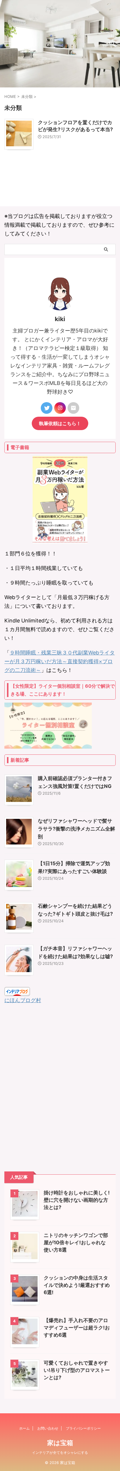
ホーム (24, 1428)
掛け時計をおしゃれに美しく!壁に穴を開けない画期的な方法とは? (77, 1200)
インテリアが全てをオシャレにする (60, 1452)
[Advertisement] (60, 1088)
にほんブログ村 (22, 1000)
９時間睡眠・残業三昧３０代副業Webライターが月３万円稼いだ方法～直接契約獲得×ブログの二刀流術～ (59, 661)
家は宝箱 (60, 1443)
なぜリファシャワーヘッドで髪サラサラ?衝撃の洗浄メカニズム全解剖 (76, 829)
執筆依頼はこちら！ (60, 423)
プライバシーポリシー (83, 1428)
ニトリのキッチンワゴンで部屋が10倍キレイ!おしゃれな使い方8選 (76, 1242)
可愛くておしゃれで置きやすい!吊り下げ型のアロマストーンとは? (77, 1370)
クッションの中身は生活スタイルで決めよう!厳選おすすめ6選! (77, 1285)
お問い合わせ (47, 1428)
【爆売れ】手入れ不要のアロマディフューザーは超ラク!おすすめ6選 (77, 1327)
